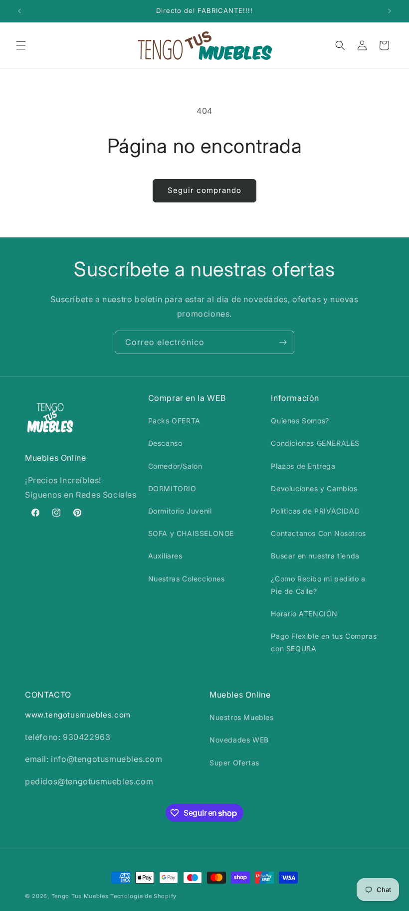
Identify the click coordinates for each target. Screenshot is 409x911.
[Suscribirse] (283, 342)
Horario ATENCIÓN (304, 613)
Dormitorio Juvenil (180, 511)
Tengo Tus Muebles (80, 896)
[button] (21, 45)
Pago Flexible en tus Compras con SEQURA (324, 642)
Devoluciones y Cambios (314, 488)
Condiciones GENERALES (315, 443)
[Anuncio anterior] (19, 11)
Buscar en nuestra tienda (315, 555)
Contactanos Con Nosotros (318, 533)
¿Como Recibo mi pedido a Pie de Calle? (318, 584)
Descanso (165, 443)
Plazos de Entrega (303, 466)
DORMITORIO (172, 488)
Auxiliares (165, 555)
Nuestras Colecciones (186, 578)
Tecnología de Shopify (143, 896)
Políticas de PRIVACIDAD (315, 511)
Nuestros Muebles (241, 717)
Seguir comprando (204, 190)
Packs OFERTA (174, 420)
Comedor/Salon (175, 466)
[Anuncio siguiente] (390, 11)
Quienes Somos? (300, 420)
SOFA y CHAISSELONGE (191, 533)
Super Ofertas (234, 762)
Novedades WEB (239, 739)
